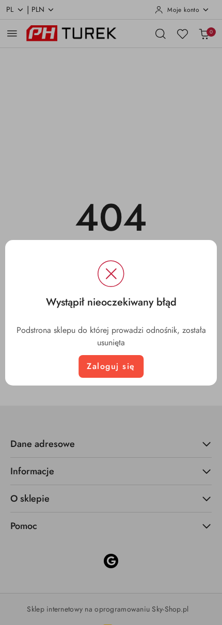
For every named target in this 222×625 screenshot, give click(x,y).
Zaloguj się (111, 366)
